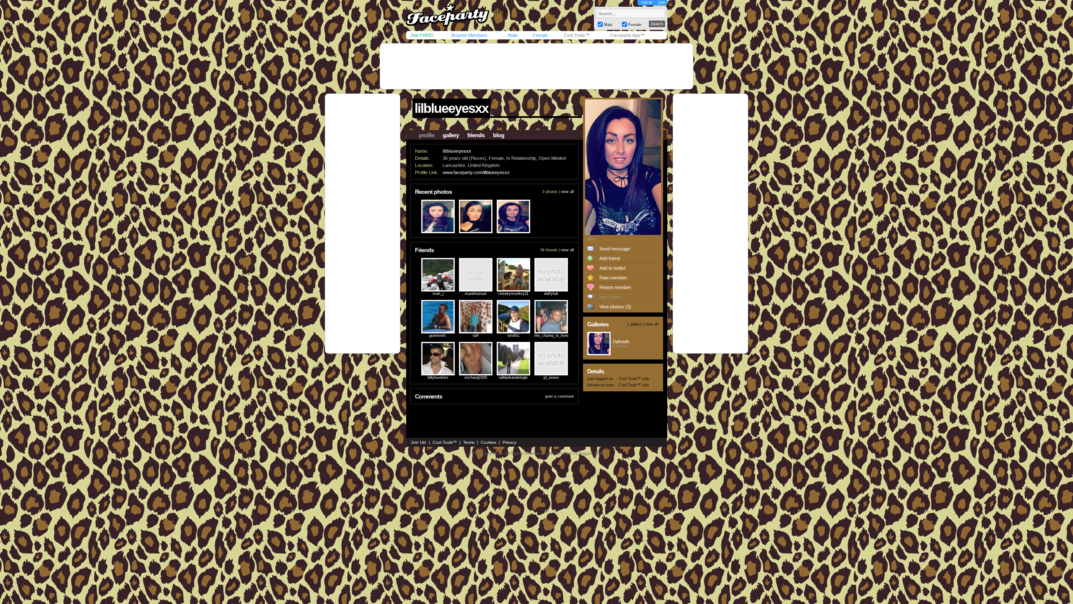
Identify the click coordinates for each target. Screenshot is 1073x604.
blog (498, 135)
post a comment (559, 396)
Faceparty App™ (627, 35)
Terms (468, 442)
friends (476, 135)
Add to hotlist (612, 268)
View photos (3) (615, 306)
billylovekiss (438, 377)
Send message (614, 248)
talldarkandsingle (513, 377)
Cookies (488, 442)
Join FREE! (421, 35)
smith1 (513, 335)
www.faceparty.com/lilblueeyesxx (476, 172)
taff (476, 335)
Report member (615, 287)
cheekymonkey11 (513, 294)
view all (567, 192)
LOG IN (646, 3)
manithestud (475, 294)
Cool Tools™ (577, 35)
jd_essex (551, 377)
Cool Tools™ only (634, 379)
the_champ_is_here (551, 335)
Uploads (621, 341)
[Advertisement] (536, 66)
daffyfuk (551, 294)
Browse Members (469, 35)
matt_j (438, 294)
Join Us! (418, 442)
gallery (451, 135)
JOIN (661, 3)
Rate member (613, 277)
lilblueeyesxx (451, 108)
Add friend (609, 258)
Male (513, 35)
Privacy (509, 442)
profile (426, 135)
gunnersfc (437, 335)
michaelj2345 (475, 377)
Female (540, 35)
